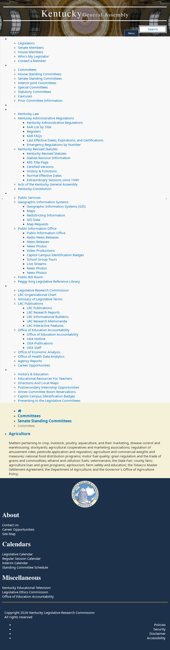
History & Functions (42, 171)
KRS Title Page (37, 162)
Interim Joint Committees (37, 83)
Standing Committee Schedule (25, 567)
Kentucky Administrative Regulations (46, 118)
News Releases (38, 241)
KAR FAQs (34, 135)
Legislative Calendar (17, 554)
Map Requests (37, 224)
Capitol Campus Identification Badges (55, 255)
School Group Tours (42, 259)
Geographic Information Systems (43, 202)
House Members (30, 52)
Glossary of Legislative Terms (40, 299)
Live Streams (36, 263)
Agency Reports (30, 361)
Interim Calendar (15, 563)
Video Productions (41, 250)
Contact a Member (32, 60)
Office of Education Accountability (44, 330)
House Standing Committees (39, 74)
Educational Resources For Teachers (45, 378)
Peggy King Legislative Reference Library (49, 281)
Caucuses (25, 96)
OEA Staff (34, 347)
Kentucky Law (19, 109)
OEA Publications (40, 343)
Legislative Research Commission (34, 286)
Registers (34, 131)
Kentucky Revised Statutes (38, 149)
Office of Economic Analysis (39, 352)
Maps (31, 211)
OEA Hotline (36, 338)
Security (159, 629)
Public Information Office (37, 228)
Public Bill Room (30, 277)
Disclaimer (157, 633)
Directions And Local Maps (38, 383)
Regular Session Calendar (21, 558)
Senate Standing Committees (40, 78)
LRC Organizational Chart (37, 294)
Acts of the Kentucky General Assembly (47, 184)
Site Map (8, 534)
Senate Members (31, 47)
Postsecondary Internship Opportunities (48, 387)
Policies (160, 624)
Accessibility (156, 638)
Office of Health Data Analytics (41, 356)
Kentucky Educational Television (26, 587)
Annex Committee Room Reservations (47, 391)
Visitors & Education (24, 369)
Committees (18, 65)
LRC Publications (30, 303)
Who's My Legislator (33, 56)
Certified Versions (40, 166)
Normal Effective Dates (44, 175)
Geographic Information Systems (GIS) (56, 206)
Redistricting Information (46, 215)
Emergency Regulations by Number (54, 144)
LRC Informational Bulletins (48, 316)
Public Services (20, 193)
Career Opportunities (34, 365)
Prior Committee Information (40, 100)
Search (153, 29)
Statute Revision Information (48, 158)
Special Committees (33, 87)
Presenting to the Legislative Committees (49, 400)
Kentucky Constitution (34, 188)
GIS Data (33, 219)
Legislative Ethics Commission (25, 592)
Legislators (17, 38)
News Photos (37, 246)
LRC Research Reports (43, 312)
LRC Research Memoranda (47, 321)
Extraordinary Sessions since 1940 (53, 180)
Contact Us (10, 525)
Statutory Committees (34, 91)
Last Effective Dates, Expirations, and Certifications (65, 140)
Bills (12, 105)
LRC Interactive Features (45, 325)
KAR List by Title (39, 127)
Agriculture (19, 433)
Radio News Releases (43, 237)
